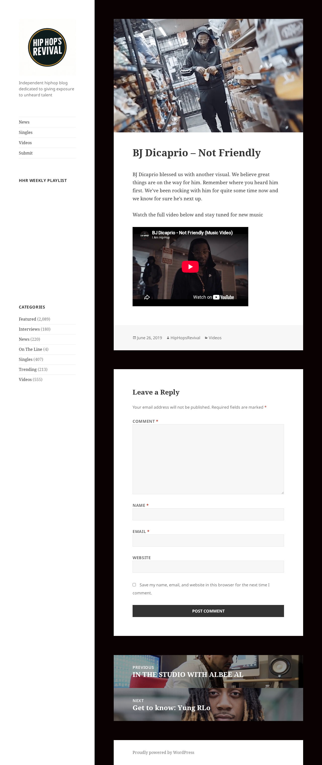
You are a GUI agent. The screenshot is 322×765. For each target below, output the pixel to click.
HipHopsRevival (185, 337)
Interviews (29, 329)
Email (141, 531)
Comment (145, 421)
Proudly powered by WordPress (163, 752)
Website (142, 557)
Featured (27, 319)
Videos (25, 142)
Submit (26, 153)
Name (141, 505)
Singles (25, 132)
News (24, 122)
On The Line (30, 349)
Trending (28, 369)
